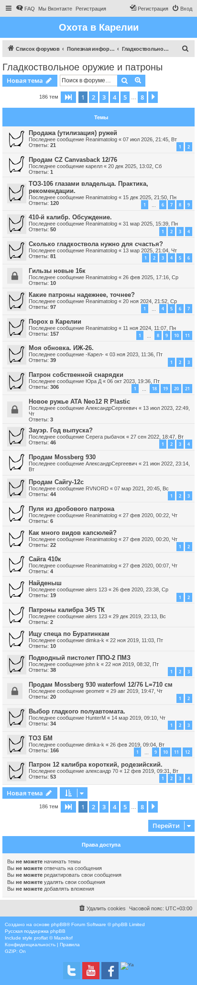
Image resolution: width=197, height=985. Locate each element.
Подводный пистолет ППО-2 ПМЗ (80, 657)
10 (176, 335)
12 (187, 752)
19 (165, 388)
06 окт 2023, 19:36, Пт (133, 381)
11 (187, 335)
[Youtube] (90, 970)
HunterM (96, 718)
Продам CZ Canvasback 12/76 (73, 159)
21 (187, 388)
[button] (68, 97)
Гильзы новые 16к (57, 270)
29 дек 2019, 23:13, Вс (139, 616)
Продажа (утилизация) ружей (73, 132)
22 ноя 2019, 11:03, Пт (136, 640)
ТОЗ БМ (41, 738)
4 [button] (114, 97)
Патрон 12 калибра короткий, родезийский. (96, 764)
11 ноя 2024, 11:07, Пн (149, 328)
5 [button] (125, 97)
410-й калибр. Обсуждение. (70, 217)
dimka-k (95, 640)
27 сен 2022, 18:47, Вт (157, 437)
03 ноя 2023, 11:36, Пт (136, 354)
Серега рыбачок (105, 437)
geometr (95, 691)
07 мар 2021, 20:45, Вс (141, 488)
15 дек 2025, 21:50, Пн (149, 197)
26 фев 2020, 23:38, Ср (140, 589)
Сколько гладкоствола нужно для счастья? (96, 244)
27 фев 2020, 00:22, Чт (150, 515)
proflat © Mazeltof (53, 937)
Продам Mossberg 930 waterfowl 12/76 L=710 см (101, 684)
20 (176, 388)
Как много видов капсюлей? (73, 532)
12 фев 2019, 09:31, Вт (151, 771)
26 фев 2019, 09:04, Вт (137, 744)
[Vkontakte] (71, 970)
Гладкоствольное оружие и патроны (82, 67)
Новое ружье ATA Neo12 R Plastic (79, 401)
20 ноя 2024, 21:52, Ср (150, 301)
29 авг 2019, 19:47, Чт (136, 691)
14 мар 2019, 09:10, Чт (138, 718)
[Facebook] (110, 970)
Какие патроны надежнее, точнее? (82, 294)
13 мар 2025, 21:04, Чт (150, 250)
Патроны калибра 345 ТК (67, 609)
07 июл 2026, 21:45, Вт (150, 139)
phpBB (58, 924)
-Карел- (95, 354)
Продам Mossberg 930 (62, 457)
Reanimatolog (101, 139)
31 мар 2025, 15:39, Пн (150, 223)
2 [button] (93, 97)
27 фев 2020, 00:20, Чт (150, 539)
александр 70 (102, 771)
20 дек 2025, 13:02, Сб (135, 166)
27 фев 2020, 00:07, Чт (150, 565)
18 (154, 388)
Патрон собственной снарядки (76, 374)
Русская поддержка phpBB (35, 931)
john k (92, 664)
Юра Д (93, 381)
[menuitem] (25, 8)
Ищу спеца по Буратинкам (69, 633)
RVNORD (97, 488)
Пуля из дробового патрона (71, 508)
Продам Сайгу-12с (56, 482)
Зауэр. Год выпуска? (61, 430)
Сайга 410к (45, 559)
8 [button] (142, 97)
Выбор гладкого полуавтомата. (77, 711)
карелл (94, 166)
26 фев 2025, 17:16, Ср (150, 277)
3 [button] (104, 97)
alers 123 (96, 589)
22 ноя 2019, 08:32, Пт (132, 664)
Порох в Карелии (55, 321)
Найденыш (45, 583)
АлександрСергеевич (111, 408)
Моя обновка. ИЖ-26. (61, 347)
